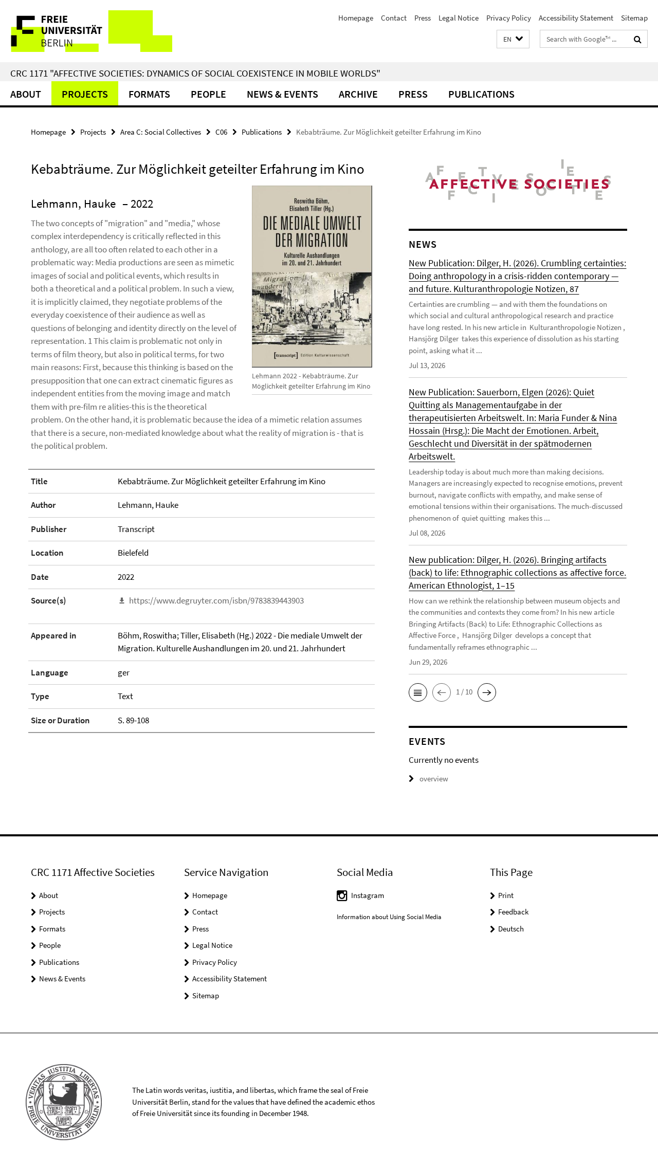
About (25, 93)
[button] (513, 39)
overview (433, 778)
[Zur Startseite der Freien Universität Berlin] (86, 31)
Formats (149, 93)
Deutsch (511, 929)
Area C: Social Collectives (160, 132)
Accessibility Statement (576, 18)
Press (422, 18)
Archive (358, 93)
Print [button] (506, 895)
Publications (481, 93)
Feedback (513, 912)
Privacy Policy (508, 18)
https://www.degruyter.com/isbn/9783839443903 (216, 600)
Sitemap (634, 18)
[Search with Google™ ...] (637, 39)
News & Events (282, 93)
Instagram (367, 895)
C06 (221, 132)
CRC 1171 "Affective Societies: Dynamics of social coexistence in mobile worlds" (195, 73)
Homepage (355, 18)
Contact (394, 18)
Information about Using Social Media (389, 916)
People (208, 93)
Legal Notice (458, 18)
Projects (85, 93)
